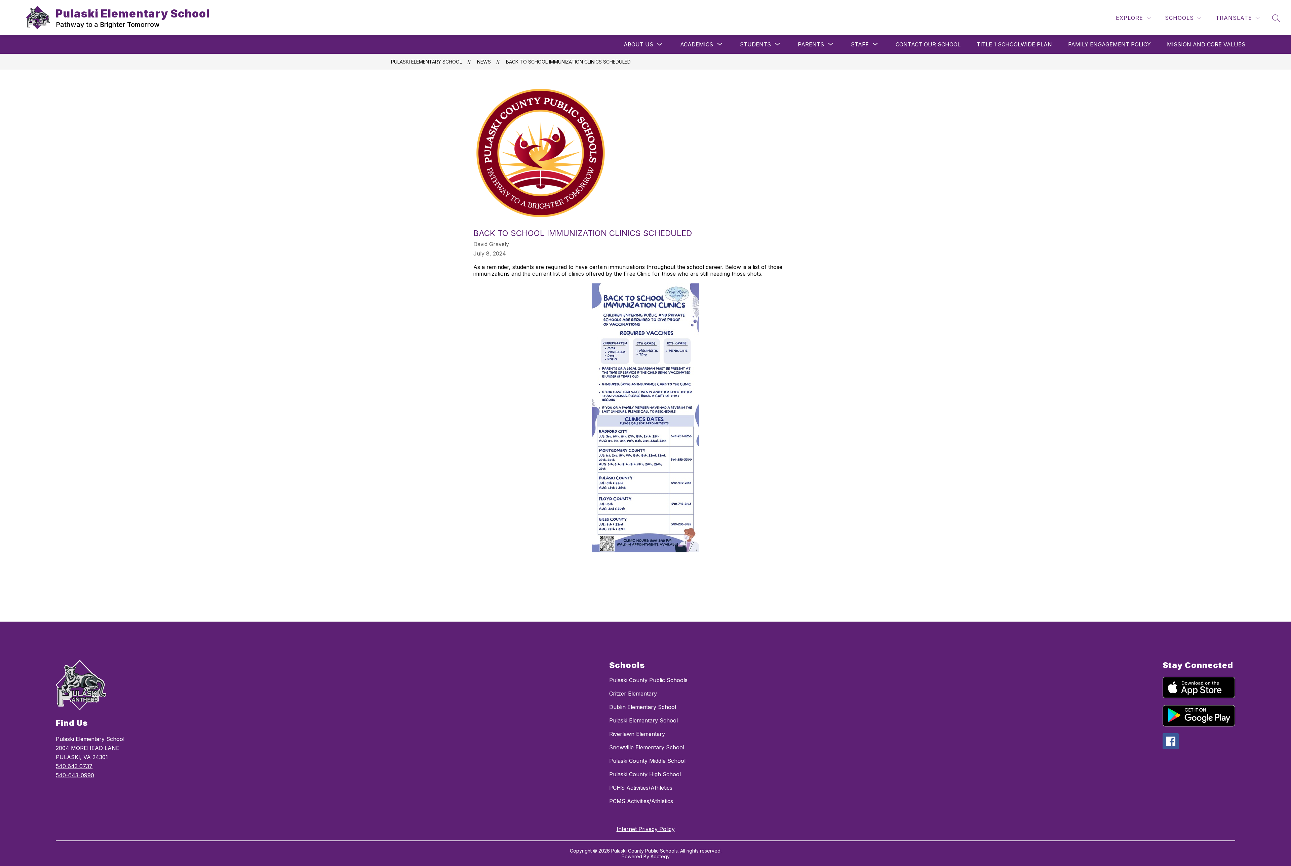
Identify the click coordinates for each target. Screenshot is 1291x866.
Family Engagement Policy (1109, 44)
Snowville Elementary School (646, 747)
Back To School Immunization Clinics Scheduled (568, 62)
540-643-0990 (75, 775)
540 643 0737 (74, 766)
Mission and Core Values (1206, 44)
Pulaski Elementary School (426, 62)
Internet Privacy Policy (646, 829)
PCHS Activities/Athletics (640, 787)
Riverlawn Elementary (637, 734)
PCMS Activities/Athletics (641, 801)
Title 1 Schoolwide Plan (1014, 44)
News (484, 62)
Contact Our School (928, 44)
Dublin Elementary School (642, 707)
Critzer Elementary (633, 693)
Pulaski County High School (645, 774)
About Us (638, 44)
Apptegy (660, 856)
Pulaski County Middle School (647, 760)
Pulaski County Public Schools (648, 680)
